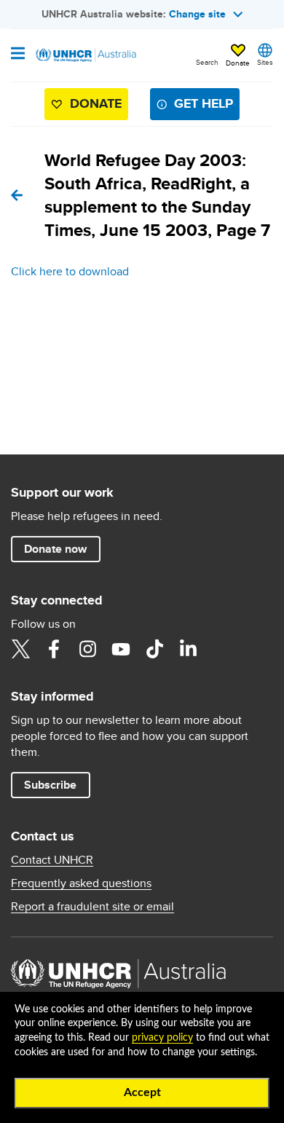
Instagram (87, 648)
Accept (142, 1092)
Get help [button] (203, 103)
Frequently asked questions (81, 883)
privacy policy (162, 1038)
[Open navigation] (18, 54)
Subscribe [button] (50, 784)
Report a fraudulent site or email (92, 907)
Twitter (20, 648)
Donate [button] (238, 63)
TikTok (154, 648)
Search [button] (207, 62)
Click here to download (70, 271)
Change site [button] (197, 14)
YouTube (120, 648)
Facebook (53, 648)
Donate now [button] (55, 548)
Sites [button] (265, 62)
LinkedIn (187, 648)
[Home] (85, 55)
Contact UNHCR (52, 860)
